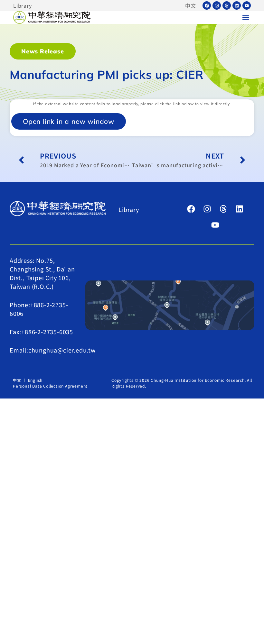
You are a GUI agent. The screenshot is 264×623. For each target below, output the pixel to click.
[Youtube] (246, 5)
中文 (190, 5)
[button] (245, 17)
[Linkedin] (236, 5)
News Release (42, 51)
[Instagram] (216, 5)
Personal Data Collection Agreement (50, 386)
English (35, 380)
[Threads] (226, 5)
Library (22, 5)
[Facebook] (207, 5)
